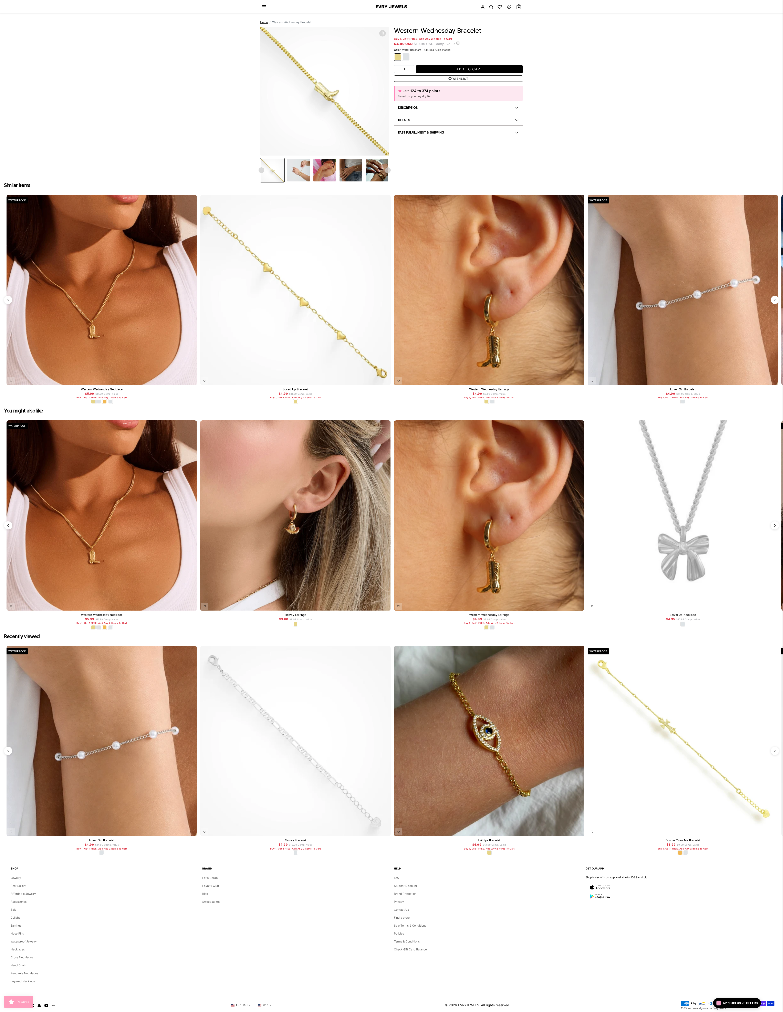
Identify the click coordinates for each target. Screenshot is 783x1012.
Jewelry (16, 877)
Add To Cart (183, 380)
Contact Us (401, 909)
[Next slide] (388, 170)
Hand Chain (18, 965)
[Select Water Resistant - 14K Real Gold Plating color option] (93, 401)
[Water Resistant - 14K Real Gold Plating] (397, 57)
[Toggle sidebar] (509, 6)
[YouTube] (46, 1005)
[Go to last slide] (261, 170)
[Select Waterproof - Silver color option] (110, 401)
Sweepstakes (211, 901)
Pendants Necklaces (24, 973)
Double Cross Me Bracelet (683, 840)
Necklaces (18, 949)
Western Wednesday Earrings (489, 389)
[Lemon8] (53, 1005)
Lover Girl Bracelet (683, 389)
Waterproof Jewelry (24, 941)
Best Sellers (18, 885)
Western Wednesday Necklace (102, 389)
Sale (13, 909)
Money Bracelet (295, 840)
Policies (399, 933)
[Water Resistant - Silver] (405, 57)
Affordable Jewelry (23, 893)
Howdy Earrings (295, 615)
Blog (205, 893)
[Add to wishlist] (11, 380)
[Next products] (775, 300)
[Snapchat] (39, 1005)
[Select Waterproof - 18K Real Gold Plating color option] (104, 401)
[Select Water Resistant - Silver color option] (98, 401)
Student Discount (405, 885)
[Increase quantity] (411, 69)
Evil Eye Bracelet (489, 840)
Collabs (15, 917)
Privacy (399, 901)
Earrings (16, 925)
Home (264, 22)
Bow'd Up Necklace (683, 615)
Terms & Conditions (407, 941)
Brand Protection (405, 893)
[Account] (482, 6)
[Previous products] (8, 300)
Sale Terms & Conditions (410, 925)
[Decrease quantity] (397, 69)
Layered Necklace (23, 981)
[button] (264, 6)
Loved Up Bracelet (295, 389)
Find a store (402, 917)
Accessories (19, 901)
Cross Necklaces (22, 957)
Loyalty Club (210, 885)
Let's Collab (210, 877)
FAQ (396, 877)
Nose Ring (17, 933)
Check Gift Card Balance (410, 949)
